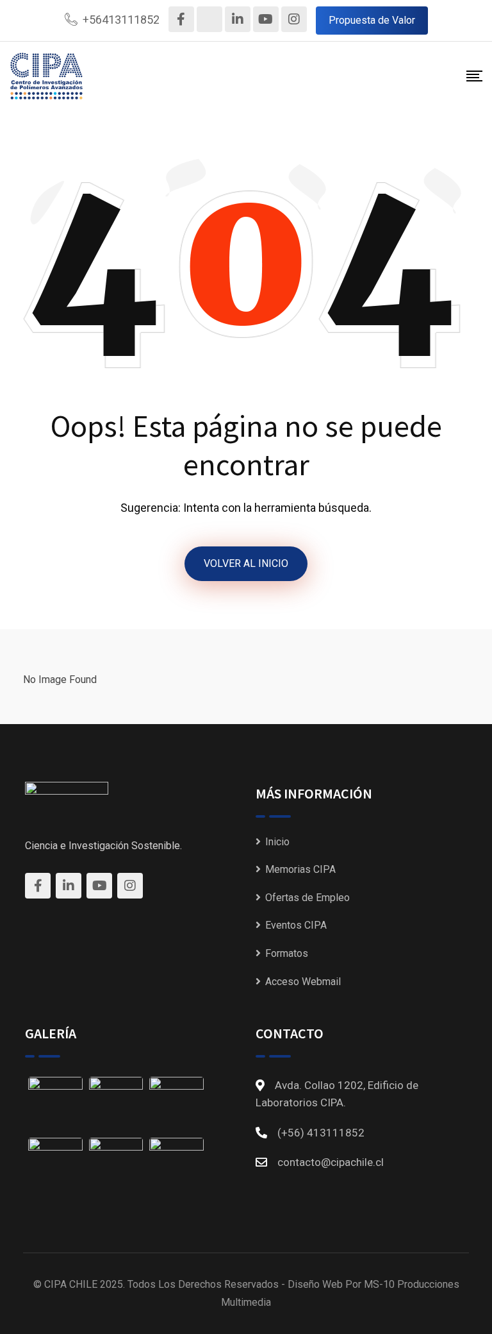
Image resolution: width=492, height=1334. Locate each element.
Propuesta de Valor (372, 20)
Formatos (286, 953)
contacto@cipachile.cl (330, 1162)
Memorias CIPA (300, 869)
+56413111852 (121, 19)
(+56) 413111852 (321, 1132)
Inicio (277, 842)
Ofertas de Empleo (307, 897)
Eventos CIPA (296, 925)
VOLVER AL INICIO (246, 563)
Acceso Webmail (303, 981)
